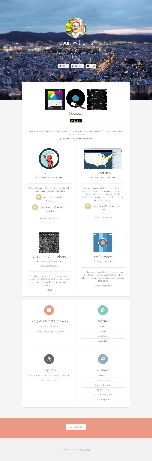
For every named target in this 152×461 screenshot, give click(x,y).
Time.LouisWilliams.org (49, 265)
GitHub (42, 218)
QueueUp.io (63, 139)
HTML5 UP (86, 449)
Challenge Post (86, 139)
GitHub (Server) (74, 139)
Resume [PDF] (76, 427)
